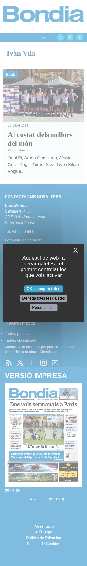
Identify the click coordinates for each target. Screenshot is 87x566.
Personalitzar (43, 308)
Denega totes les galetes (43, 298)
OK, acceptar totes (43, 289)
